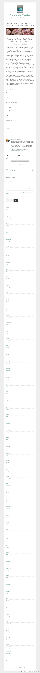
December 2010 (8, 616)
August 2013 (8, 543)
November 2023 (8, 262)
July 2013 (7, 545)
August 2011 (8, 598)
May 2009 (7, 655)
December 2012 (8, 561)
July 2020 (7, 352)
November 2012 (8, 563)
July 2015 (7, 490)
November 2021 (8, 317)
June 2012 (7, 575)
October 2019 (8, 372)
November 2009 (8, 646)
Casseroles (9, 23)
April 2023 (7, 278)
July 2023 (7, 271)
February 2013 (8, 556)
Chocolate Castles (20, 15)
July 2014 (7, 517)
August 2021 (8, 324)
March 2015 (8, 499)
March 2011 (8, 609)
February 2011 (8, 612)
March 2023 (8, 280)
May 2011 (7, 605)
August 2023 (8, 269)
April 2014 (7, 524)
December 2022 (8, 287)
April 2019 (7, 386)
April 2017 (7, 441)
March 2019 (8, 388)
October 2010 (8, 621)
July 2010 (7, 628)
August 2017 (8, 432)
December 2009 (8, 644)
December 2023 (8, 260)
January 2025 (8, 237)
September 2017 (8, 430)
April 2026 (7, 207)
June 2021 (7, 329)
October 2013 (8, 538)
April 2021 (7, 333)
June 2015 (7, 492)
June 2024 (7, 250)
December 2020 (8, 340)
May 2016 (7, 467)
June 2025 (7, 225)
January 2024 (8, 257)
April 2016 (7, 469)
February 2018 (8, 418)
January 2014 (8, 531)
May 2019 (7, 384)
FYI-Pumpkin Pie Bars (11, 170)
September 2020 (8, 347)
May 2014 (7, 522)
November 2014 (8, 508)
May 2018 (7, 411)
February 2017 (8, 446)
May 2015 (7, 494)
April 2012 (7, 579)
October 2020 (8, 345)
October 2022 (8, 292)
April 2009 (7, 658)
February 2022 (8, 310)
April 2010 (7, 635)
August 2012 (8, 570)
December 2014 (8, 506)
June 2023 (7, 273)
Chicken (15, 23)
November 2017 (8, 425)
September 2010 (8, 623)
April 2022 (7, 306)
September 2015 (8, 485)
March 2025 (8, 232)
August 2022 (8, 296)
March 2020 (8, 361)
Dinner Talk (14, 161)
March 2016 (8, 471)
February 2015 (8, 501)
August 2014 (8, 515)
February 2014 (8, 529)
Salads (21, 25)
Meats (17, 25)
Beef (15, 21)
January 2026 (8, 214)
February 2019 (8, 391)
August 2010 (8, 625)
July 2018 (7, 407)
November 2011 (8, 591)
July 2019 (7, 379)
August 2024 (8, 248)
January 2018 (8, 421)
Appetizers (10, 21)
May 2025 (7, 227)
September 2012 (8, 568)
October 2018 (8, 400)
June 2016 (7, 464)
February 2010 (8, 639)
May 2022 (7, 303)
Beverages (20, 21)
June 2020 (7, 354)
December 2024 (8, 239)
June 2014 (7, 520)
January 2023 (8, 285)
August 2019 (8, 377)
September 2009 (8, 651)
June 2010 (7, 630)
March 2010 (8, 637)
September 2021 (8, 322)
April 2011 (7, 607)
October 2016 (8, 455)
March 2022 (8, 308)
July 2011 (7, 600)
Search (7, 198)
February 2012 (8, 584)
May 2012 (7, 577)
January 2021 (8, 338)
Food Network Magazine (23, 161)
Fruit (13, 25)
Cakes (30, 21)
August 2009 (8, 653)
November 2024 (8, 241)
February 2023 (8, 283)
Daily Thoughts (28, 23)
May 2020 (7, 356)
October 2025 (8, 216)
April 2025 (7, 230)
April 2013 (7, 552)
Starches (32, 25)
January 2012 (8, 586)
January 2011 (8, 614)
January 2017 (8, 448)
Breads (25, 21)
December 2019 (8, 368)
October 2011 (8, 593)
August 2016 (8, 460)
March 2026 (8, 209)
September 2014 (8, 513)
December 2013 (8, 533)
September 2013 (8, 540)
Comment (30, 188)
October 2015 (8, 483)
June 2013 (7, 547)
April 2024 (7, 255)
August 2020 (8, 349)
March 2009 (8, 660)
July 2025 (7, 223)
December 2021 (8, 315)
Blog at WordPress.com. (20, 667)
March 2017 (8, 444)
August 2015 (8, 487)
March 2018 (8, 416)
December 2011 (8, 589)
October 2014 (8, 510)
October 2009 (8, 648)
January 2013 (8, 559)
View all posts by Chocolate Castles (17, 150)
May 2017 (7, 439)
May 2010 (7, 632)
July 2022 (7, 299)
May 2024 (7, 253)
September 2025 (8, 218)
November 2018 (8, 398)
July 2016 (7, 462)
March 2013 (8, 554)
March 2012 (8, 582)
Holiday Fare (22, 37)
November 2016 (8, 453)
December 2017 (8, 423)
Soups (26, 25)
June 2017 (7, 437)
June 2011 (7, 602)
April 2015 (7, 497)
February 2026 (8, 211)
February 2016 (8, 474)
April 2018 (7, 414)
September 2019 (8, 375)
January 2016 (8, 476)
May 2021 (7, 331)
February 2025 (8, 234)
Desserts (8, 25)
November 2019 (8, 370)
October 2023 (8, 264)
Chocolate (21, 23)
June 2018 (7, 409)
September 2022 (8, 294)
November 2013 (8, 536)
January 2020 (8, 365)
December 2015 (8, 478)
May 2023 (7, 276)
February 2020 (8, 363)
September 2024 (8, 246)
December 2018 (8, 395)
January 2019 (8, 393)
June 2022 (7, 301)
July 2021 (7, 326)
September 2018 (8, 402)
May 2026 (7, 204)
